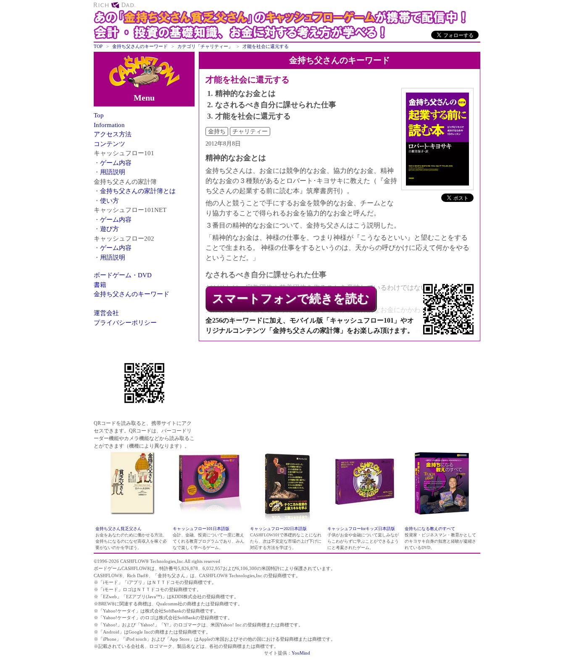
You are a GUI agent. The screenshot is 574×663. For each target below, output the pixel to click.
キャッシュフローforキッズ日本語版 (361, 528)
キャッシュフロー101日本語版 (201, 528)
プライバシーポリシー (125, 322)
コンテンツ (109, 144)
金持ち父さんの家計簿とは (138, 191)
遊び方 (109, 228)
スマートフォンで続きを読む (290, 298)
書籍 (100, 284)
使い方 (109, 200)
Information (109, 125)
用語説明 (112, 172)
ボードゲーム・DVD (123, 275)
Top (99, 115)
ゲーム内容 (116, 162)
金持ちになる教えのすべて (430, 528)
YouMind (301, 652)
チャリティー (250, 131)
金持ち (217, 131)
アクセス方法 (113, 134)
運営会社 (106, 313)
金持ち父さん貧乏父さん (118, 528)
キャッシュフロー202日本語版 (278, 528)
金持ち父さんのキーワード (131, 294)
